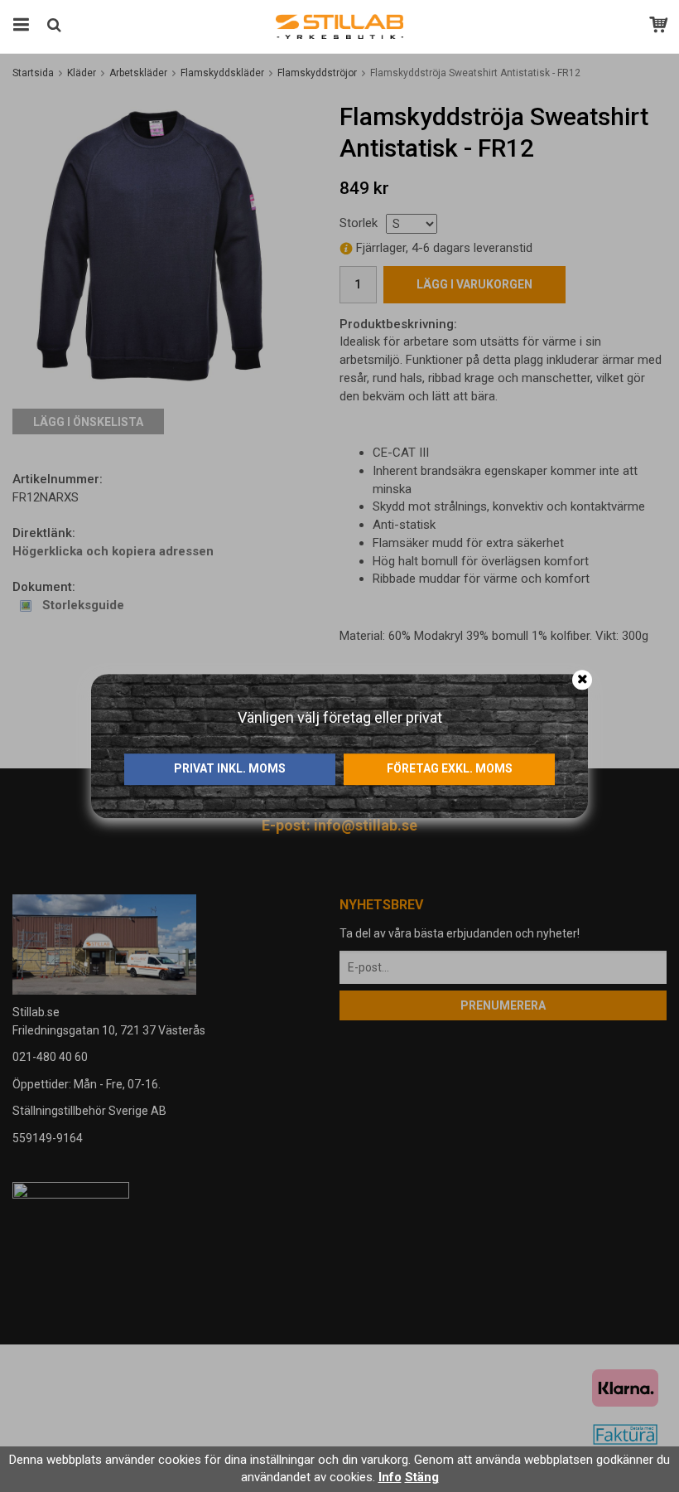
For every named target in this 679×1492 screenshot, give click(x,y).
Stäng (422, 1477)
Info (390, 1477)
